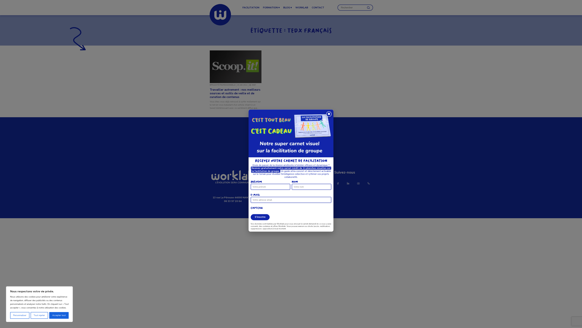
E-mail (255, 195)
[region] (39, 304)
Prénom (256, 182)
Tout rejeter (39, 315)
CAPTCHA (257, 208)
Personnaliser (19, 315)
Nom (295, 182)
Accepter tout (59, 315)
